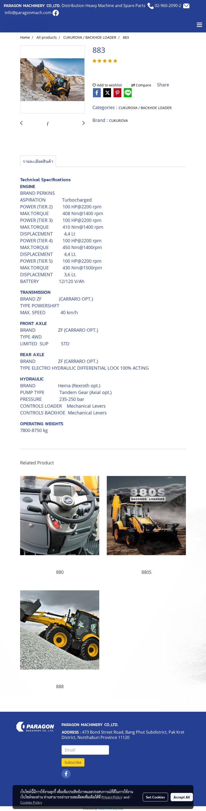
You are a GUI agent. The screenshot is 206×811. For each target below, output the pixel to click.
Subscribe (73, 762)
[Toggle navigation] (199, 25)
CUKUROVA (118, 120)
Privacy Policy (111, 797)
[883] (52, 80)
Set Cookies (155, 797)
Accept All (182, 797)
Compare (143, 85)
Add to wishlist (109, 85)
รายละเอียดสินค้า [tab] (38, 161)
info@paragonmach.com (28, 12)
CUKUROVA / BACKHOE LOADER (145, 107)
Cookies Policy (31, 802)
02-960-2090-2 (168, 5)
